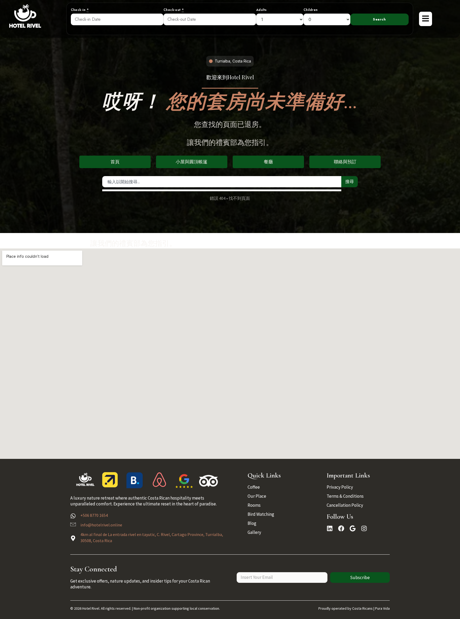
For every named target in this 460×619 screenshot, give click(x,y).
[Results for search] (222, 190)
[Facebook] (341, 528)
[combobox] (222, 181)
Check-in (80, 10)
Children (310, 10)
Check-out (173, 10)
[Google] (353, 528)
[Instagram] (364, 528)
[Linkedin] (330, 528)
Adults (261, 10)
